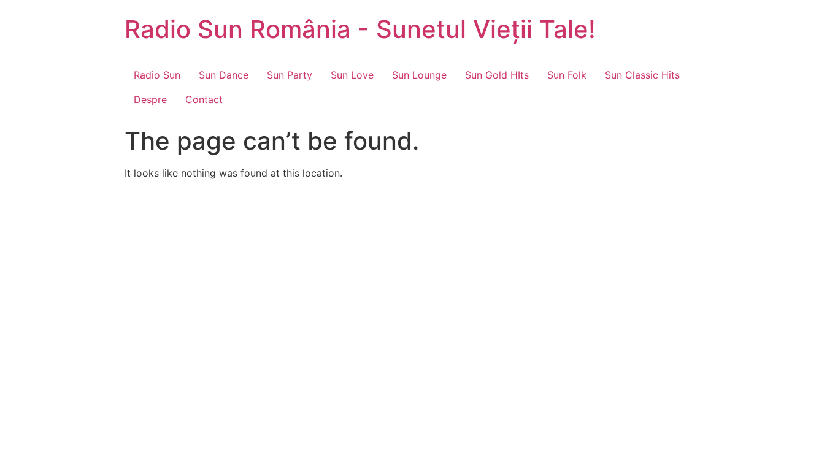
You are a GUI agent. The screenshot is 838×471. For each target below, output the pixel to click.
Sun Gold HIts (497, 75)
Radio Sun (157, 75)
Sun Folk (566, 75)
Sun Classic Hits (642, 75)
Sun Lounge (419, 75)
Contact (204, 99)
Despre (150, 99)
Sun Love (352, 75)
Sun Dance (223, 75)
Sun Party (289, 75)
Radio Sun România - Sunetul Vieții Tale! (360, 29)
